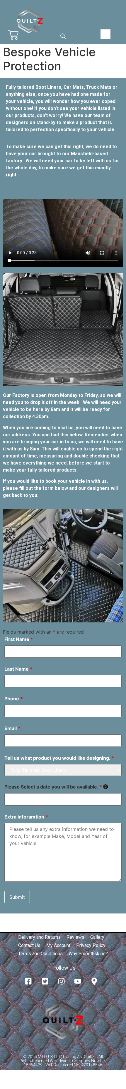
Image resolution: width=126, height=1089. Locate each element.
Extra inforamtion (26, 816)
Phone (13, 698)
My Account (58, 945)
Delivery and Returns (39, 937)
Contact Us (29, 945)
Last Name (18, 669)
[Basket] (13, 35)
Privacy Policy (90, 945)
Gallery (97, 937)
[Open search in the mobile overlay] (63, 36)
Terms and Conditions (40, 953)
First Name (18, 639)
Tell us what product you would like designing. (59, 758)
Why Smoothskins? (88, 953)
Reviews (75, 937)
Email (12, 728)
